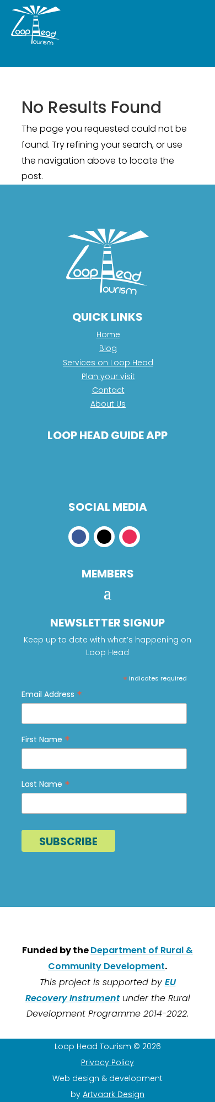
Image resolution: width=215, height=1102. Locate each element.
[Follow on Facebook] (78, 536)
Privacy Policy (107, 1062)
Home (108, 334)
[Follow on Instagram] (129, 536)
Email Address (52, 694)
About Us (108, 403)
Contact (108, 390)
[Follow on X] (104, 536)
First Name (46, 740)
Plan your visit (108, 376)
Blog (108, 348)
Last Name (46, 784)
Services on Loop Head (108, 362)
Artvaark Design (113, 1094)
